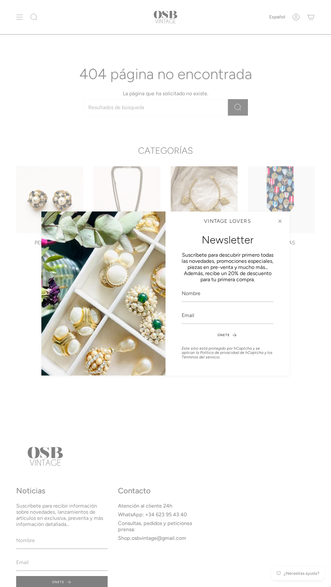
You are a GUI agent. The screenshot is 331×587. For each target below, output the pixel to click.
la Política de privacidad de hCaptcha (230, 352)
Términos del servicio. (201, 357)
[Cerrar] (280, 221)
